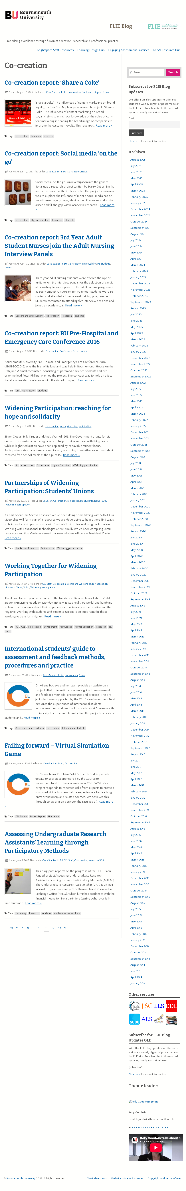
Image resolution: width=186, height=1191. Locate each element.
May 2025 (136, 178)
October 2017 (138, 742)
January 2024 (138, 277)
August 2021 (137, 457)
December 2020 (140, 506)
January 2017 (137, 797)
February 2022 (139, 420)
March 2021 (137, 488)
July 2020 (136, 537)
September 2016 (140, 822)
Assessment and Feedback (29, 728)
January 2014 (137, 983)
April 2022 (136, 407)
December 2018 (139, 655)
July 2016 (135, 834)
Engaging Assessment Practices (128, 50)
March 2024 (137, 265)
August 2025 (138, 159)
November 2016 (139, 810)
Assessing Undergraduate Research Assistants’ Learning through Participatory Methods (56, 842)
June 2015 (136, 915)
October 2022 (138, 370)
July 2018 (135, 686)
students (48, 136)
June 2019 (136, 618)
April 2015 (136, 927)
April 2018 (136, 704)
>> (65, 927)
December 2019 (139, 580)
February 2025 (139, 196)
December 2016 (139, 804)
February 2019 (138, 642)
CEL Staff (47, 501)
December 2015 (139, 878)
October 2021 (138, 444)
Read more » (104, 125)
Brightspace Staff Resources (55, 50)
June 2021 (136, 469)
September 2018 (140, 673)
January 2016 (137, 872)
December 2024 (140, 209)
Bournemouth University (28, 15)
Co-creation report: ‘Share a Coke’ (52, 82)
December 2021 (139, 432)
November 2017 (139, 735)
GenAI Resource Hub (167, 50)
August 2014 (137, 964)
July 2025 (135, 166)
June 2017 (136, 766)
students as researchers (67, 913)
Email (131, 118)
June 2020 (136, 543)
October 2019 (138, 593)
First (10, 928)
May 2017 (136, 773)
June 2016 (136, 841)
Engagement (50, 627)
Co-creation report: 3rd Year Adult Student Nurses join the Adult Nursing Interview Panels (59, 246)
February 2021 (138, 494)
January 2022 (138, 426)
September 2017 (140, 748)
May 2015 (136, 921)
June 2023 (136, 320)
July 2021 (135, 463)
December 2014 (139, 946)
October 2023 (139, 296)
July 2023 (136, 314)
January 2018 (137, 723)
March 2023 (137, 339)
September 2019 (140, 599)
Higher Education (40, 220)
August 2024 (138, 234)
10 (39, 928)
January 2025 (138, 203)
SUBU (105, 501)
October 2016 (138, 816)
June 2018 (136, 692)
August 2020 (138, 531)
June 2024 (136, 246)
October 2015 (138, 890)
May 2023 (136, 327)
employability (89, 264)
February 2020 (139, 568)
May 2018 (136, 698)
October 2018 (138, 667)
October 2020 (139, 519)
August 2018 (137, 680)
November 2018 (139, 661)
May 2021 (136, 475)
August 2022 (138, 382)
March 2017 (137, 785)
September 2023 (140, 302)
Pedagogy (20, 913)
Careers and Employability (29, 316)
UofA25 (100, 860)
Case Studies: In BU (56, 92)
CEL (17, 390)
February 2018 (138, 717)
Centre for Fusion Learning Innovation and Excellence (145, 29)
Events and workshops (79, 584)
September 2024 (140, 227)
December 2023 (140, 283)
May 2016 (136, 847)
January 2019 (138, 649)
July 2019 (135, 611)
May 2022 (136, 401)
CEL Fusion (21, 816)
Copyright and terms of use (164, 1178)
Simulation (53, 816)
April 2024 (136, 258)
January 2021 (137, 500)
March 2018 (137, 710)
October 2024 (138, 221)
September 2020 (140, 525)
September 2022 (140, 376)
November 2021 (139, 438)
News (106, 92)
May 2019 (136, 624)
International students (73, 728)
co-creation (21, 136)
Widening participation (79, 426)
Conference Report (92, 92)
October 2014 (138, 952)
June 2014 (136, 971)
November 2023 (140, 289)
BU (16, 465)
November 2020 (140, 512)
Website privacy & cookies (127, 1178)
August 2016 (137, 828)
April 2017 (136, 779)
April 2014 (136, 977)
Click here (134, 141)
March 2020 (137, 562)
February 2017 (138, 791)
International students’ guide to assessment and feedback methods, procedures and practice (55, 657)
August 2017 (137, 754)
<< (17, 927)
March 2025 (137, 190)
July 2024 (135, 240)
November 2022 (140, 364)
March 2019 (137, 636)
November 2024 (140, 215)
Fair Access (43, 465)
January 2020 (138, 574)
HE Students (103, 264)
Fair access (73, 501)
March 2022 (137, 413)
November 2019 (140, 587)
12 (53, 928)
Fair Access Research (26, 548)
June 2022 (136, 395)
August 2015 (137, 903)
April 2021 (136, 481)
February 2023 (139, 345)
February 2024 (139, 271)
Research (36, 136)
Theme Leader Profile (150, 1127)
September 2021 (140, 450)
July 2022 (135, 389)
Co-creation (74, 92)
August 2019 (137, 605)
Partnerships (47, 548)
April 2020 (136, 556)
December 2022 (140, 358)
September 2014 (140, 958)
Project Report (37, 816)
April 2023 (136, 333)
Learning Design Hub (91, 50)
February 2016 (138, 865)
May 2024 (136, 252)
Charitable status (97, 1178)
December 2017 (139, 729)
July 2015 (135, 909)
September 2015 (140, 896)
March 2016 (137, 859)
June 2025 (136, 172)
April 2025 (136, 184)
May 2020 (136, 550)
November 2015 (139, 884)
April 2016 (136, 853)
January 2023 (138, 351)
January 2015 (137, 940)
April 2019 (136, 630)
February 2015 (138, 934)
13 (59, 928)
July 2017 (135, 760)
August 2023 (138, 308)
